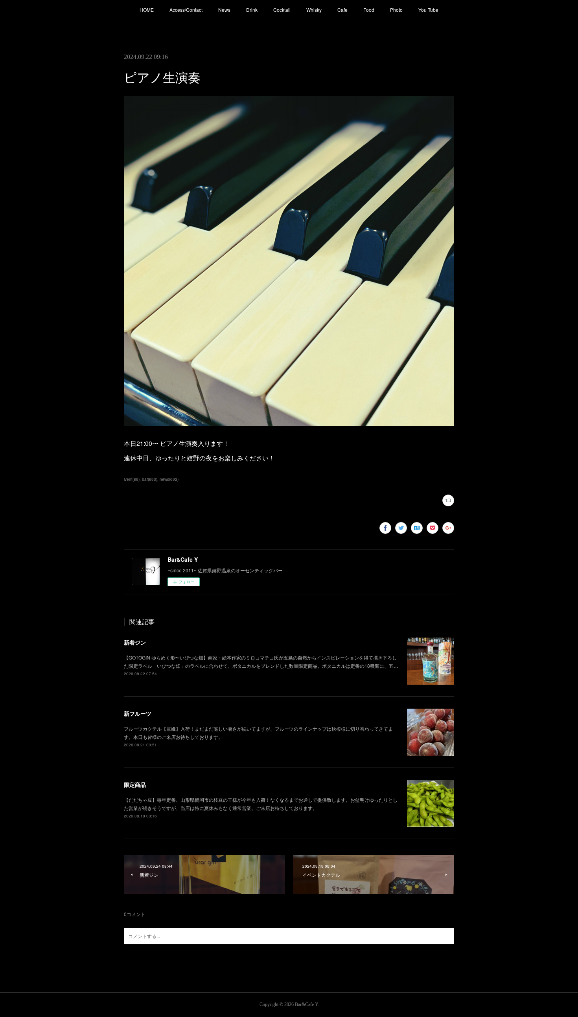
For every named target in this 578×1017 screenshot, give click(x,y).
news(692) (169, 479)
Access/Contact (185, 9)
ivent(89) (132, 479)
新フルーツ (137, 713)
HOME (147, 9)
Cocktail (282, 9)
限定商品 (135, 784)
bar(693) (149, 479)
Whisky (314, 9)
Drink (252, 9)
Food (368, 9)
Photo (396, 9)
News (224, 9)
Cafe (342, 9)
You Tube (428, 9)
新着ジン (135, 642)
